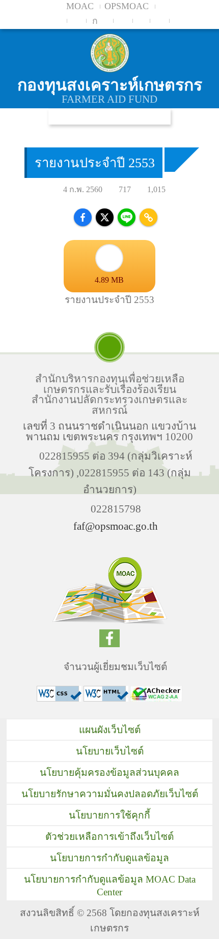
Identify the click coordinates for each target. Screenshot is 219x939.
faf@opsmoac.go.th (115, 526)
